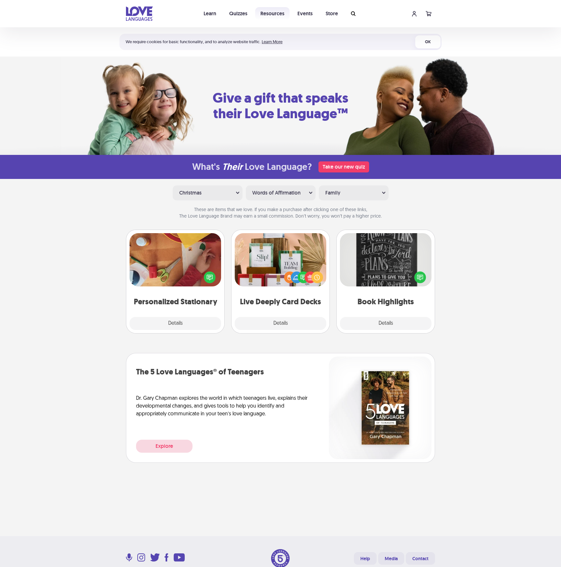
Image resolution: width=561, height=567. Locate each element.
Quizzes (238, 13)
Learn (210, 13)
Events (305, 13)
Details (175, 323)
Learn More (272, 41)
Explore (164, 446)
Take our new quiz (344, 166)
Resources (272, 13)
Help (365, 558)
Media (391, 558)
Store (332, 13)
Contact (420, 558)
